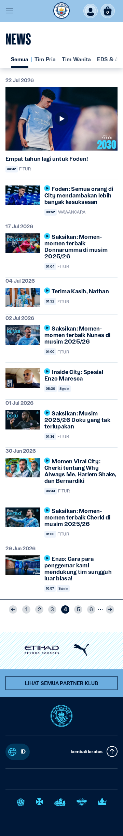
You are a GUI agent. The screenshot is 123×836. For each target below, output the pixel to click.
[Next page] (110, 609)
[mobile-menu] (9, 11)
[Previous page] (13, 609)
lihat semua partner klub (61, 683)
